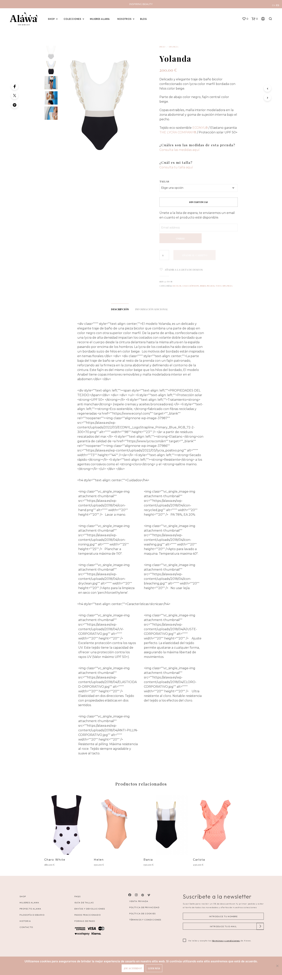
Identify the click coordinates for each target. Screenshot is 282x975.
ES (277, 5)
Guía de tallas (84, 902)
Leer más (154, 968)
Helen (99, 859)
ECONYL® (200, 128)
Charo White (54, 859)
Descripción (120, 309)
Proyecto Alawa (30, 908)
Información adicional (151, 309)
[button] (245, 19)
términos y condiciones (226, 940)
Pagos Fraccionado (87, 914)
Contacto (26, 927)
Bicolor (177, 285)
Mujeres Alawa (29, 902)
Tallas (164, 181)
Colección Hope (190, 285)
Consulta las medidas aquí (179, 150)
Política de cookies (142, 913)
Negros (211, 285)
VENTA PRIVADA (138, 901)
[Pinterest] (14, 104)
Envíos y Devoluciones (89, 908)
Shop (23, 896)
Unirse (180, 238)
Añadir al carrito (194, 255)
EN (273, 5)
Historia (25, 921)
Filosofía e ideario (32, 914)
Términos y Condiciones (145, 919)
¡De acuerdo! (133, 968)
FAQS (77, 896)
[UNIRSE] (180, 233)
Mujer (203, 285)
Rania (148, 859)
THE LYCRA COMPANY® (177, 132)
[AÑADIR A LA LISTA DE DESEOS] (66, 849)
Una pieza (173, 46)
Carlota (199, 859)
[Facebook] (14, 86)
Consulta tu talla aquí (176, 167)
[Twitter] (14, 95)
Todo (219, 285)
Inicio (162, 46)
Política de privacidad (144, 907)
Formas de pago (84, 921)
